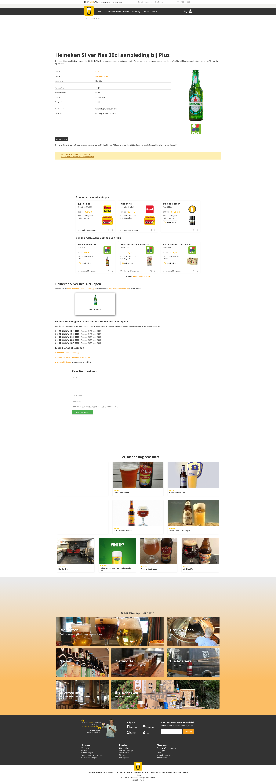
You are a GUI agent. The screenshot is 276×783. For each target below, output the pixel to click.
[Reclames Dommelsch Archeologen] (193, 513)
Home (87, 18)
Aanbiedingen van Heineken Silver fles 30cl (73, 357)
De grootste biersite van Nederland (110, 2)
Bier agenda (124, 757)
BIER (86, 1)
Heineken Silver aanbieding (67, 352)
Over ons (85, 748)
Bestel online (61, 139)
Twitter (132, 733)
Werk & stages (87, 753)
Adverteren (148, 2)
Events (147, 11)
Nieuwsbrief (162, 757)
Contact (140, 2)
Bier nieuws (124, 753)
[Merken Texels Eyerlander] (138, 475)
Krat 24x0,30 (168, 248)
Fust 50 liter (167, 207)
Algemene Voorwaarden (166, 748)
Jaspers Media (149, 777)
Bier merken (124, 748)
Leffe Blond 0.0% (87, 244)
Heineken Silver (101, 76)
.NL (96, 1)
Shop (154, 11)
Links (159, 753)
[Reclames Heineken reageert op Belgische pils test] (117, 551)
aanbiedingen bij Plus (142, 276)
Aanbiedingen (95, 18)
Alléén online (171, 222)
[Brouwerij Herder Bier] (75, 551)
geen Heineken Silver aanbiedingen (81, 289)
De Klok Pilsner (171, 203)
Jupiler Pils (84, 203)
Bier (99, 11)
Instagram (149, 727)
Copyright (161, 750)
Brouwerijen (137, 11)
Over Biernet (159, 2)
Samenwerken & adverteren (92, 755)
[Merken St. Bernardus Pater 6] (138, 513)
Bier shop (123, 755)
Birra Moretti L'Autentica (135, 244)
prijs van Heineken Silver (119, 289)
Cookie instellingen (89, 757)
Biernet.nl (125, 777)
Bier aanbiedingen (63, 362)
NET (91, 1)
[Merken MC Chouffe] (200, 551)
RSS (147, 733)
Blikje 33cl (125, 248)
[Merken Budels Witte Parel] (193, 475)
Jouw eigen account (165, 755)
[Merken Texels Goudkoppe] (158, 551)
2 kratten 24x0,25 (85, 207)
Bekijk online (86, 263)
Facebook (133, 727)
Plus (97, 72)
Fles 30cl (81, 248)
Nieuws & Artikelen (113, 11)
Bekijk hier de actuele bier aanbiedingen (77, 157)
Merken (126, 11)
